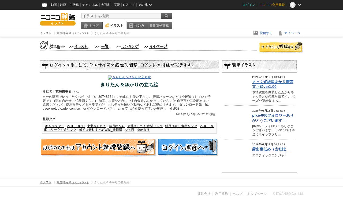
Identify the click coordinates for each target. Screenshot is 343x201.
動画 (54, 4)
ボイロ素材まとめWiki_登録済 (100, 130)
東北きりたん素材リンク (145, 126)
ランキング (127, 46)
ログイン (248, 4)
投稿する (266, 33)
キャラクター (54, 126)
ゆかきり (143, 130)
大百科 (106, 4)
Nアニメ (129, 4)
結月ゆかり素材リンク (181, 126)
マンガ (139, 25)
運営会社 (203, 194)
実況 (117, 4)
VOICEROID (76, 126)
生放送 (74, 4)
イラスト (116, 25)
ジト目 (129, 130)
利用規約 (221, 194)
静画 (63, 4)
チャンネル (90, 4)
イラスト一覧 (103, 46)
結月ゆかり (117, 126)
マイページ (292, 33)
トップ (94, 25)
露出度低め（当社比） (271, 149)
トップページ (257, 194)
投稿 (281, 47)
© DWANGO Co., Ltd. (288, 194)
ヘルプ (238, 194)
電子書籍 (162, 25)
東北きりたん (96, 126)
